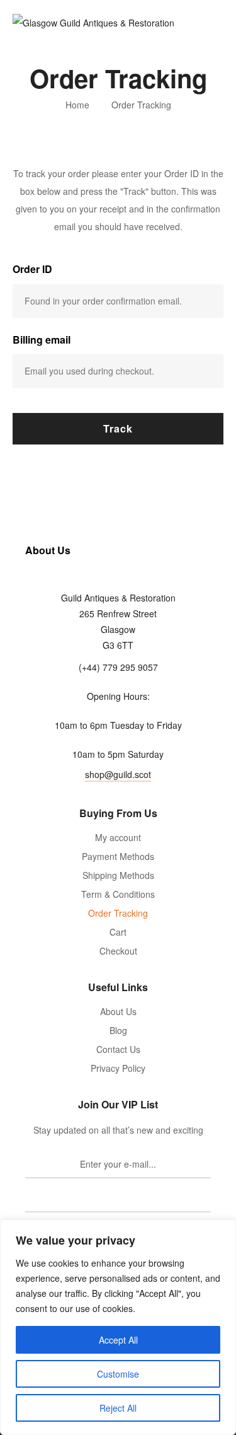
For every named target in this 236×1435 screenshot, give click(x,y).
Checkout (118, 950)
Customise (118, 1374)
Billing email (41, 339)
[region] (118, 1327)
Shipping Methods (118, 875)
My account (118, 837)
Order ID (32, 269)
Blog (118, 1030)
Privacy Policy (118, 1068)
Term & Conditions (118, 894)
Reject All (118, 1408)
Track (118, 428)
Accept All (118, 1339)
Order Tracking (118, 913)
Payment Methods (118, 856)
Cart (118, 932)
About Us (118, 1011)
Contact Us (118, 1049)
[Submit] (118, 1198)
